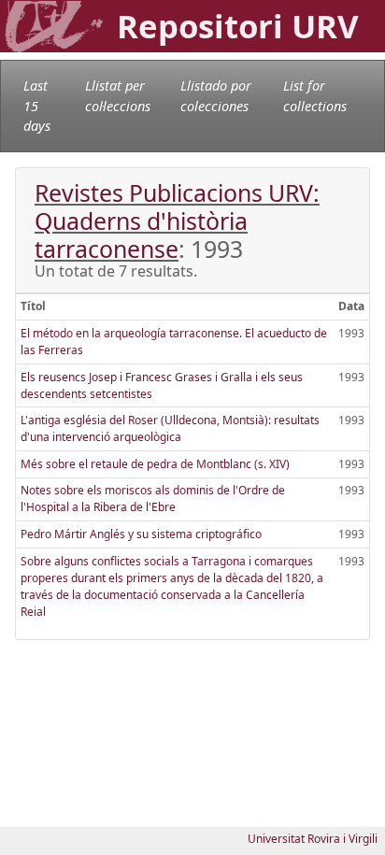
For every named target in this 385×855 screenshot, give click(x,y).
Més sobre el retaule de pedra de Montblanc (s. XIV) (155, 464)
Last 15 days (36, 106)
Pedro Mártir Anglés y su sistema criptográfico (141, 534)
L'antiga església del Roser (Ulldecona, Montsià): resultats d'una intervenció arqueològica (170, 428)
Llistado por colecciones (215, 96)
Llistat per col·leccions (117, 96)
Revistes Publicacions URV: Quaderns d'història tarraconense (177, 220)
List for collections (315, 96)
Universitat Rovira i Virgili (313, 839)
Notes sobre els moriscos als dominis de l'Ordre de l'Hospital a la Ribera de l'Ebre (153, 498)
